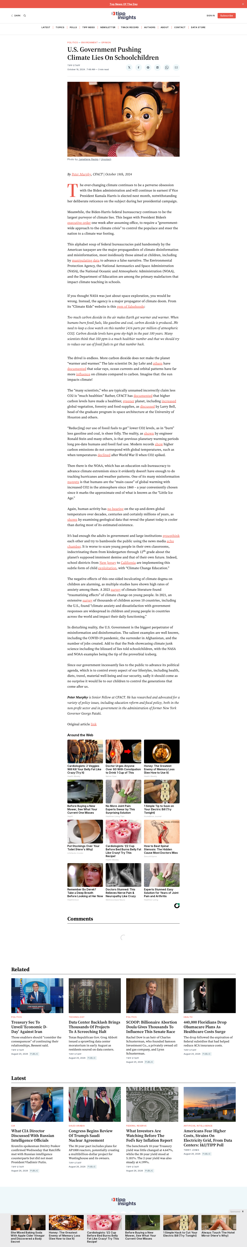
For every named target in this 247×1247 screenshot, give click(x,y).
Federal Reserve (136, 1125)
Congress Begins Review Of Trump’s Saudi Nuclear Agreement (91, 1135)
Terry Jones (191, 1150)
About (165, 27)
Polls (73, 27)
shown (149, 433)
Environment (89, 42)
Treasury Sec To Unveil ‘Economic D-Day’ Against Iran (29, 1026)
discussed (147, 406)
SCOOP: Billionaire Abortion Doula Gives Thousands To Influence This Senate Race (151, 1026)
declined (104, 455)
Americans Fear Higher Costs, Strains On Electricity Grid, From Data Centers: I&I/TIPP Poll (208, 1138)
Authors (149, 27)
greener (128, 401)
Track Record (130, 27)
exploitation (107, 568)
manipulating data (85, 260)
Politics (72, 42)
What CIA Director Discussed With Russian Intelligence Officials (32, 1135)
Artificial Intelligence (198, 1125)
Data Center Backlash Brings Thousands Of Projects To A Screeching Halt (94, 1026)
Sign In (211, 15)
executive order (79, 222)
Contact (180, 27)
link (94, 724)
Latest (46, 27)
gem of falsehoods (130, 306)
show (159, 444)
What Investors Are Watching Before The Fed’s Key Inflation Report (149, 1135)
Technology (77, 1017)
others (157, 363)
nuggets (73, 481)
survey (116, 589)
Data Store (198, 27)
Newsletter (107, 27)
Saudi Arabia (77, 1125)
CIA (13, 1125)
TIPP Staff (73, 65)
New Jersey (107, 562)
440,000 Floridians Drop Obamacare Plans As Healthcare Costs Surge (205, 1026)
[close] (243, 4)
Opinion (106, 42)
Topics (60, 27)
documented (76, 368)
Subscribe (226, 15)
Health (188, 1017)
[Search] (24, 15)
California (128, 562)
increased (169, 401)
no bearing (115, 508)
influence (83, 374)
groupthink (171, 535)
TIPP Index (88, 27)
